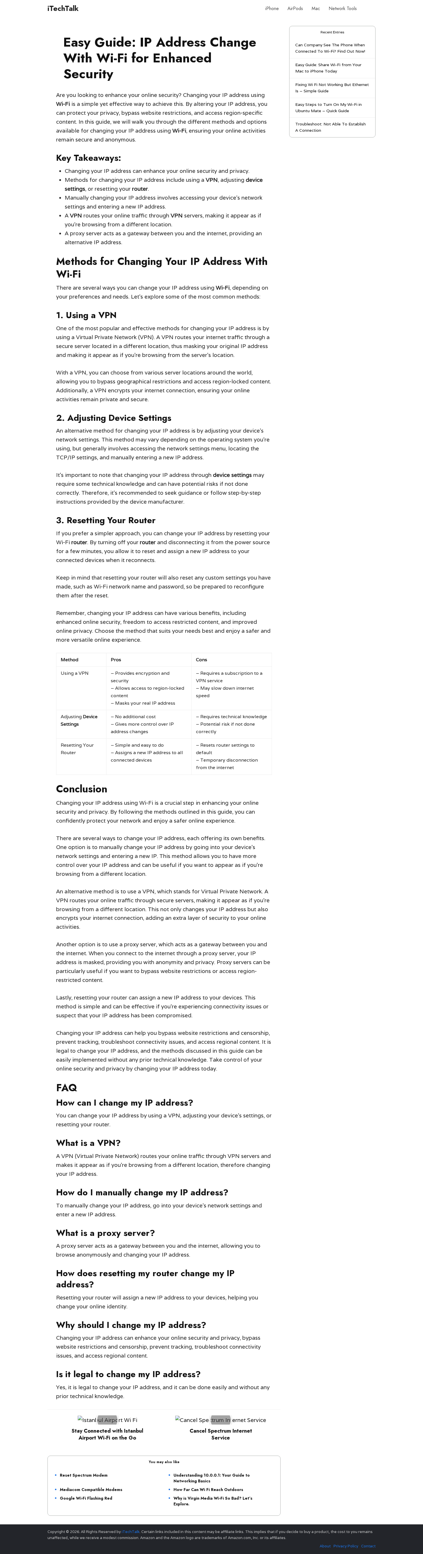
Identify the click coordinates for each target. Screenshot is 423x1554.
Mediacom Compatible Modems (91, 1489)
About (325, 1546)
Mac (316, 8)
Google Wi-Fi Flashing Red (86, 1498)
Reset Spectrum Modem (84, 1475)
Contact (368, 1546)
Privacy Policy (346, 1546)
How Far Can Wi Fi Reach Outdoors (208, 1489)
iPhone (272, 8)
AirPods (295, 8)
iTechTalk (63, 8)
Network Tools (343, 8)
